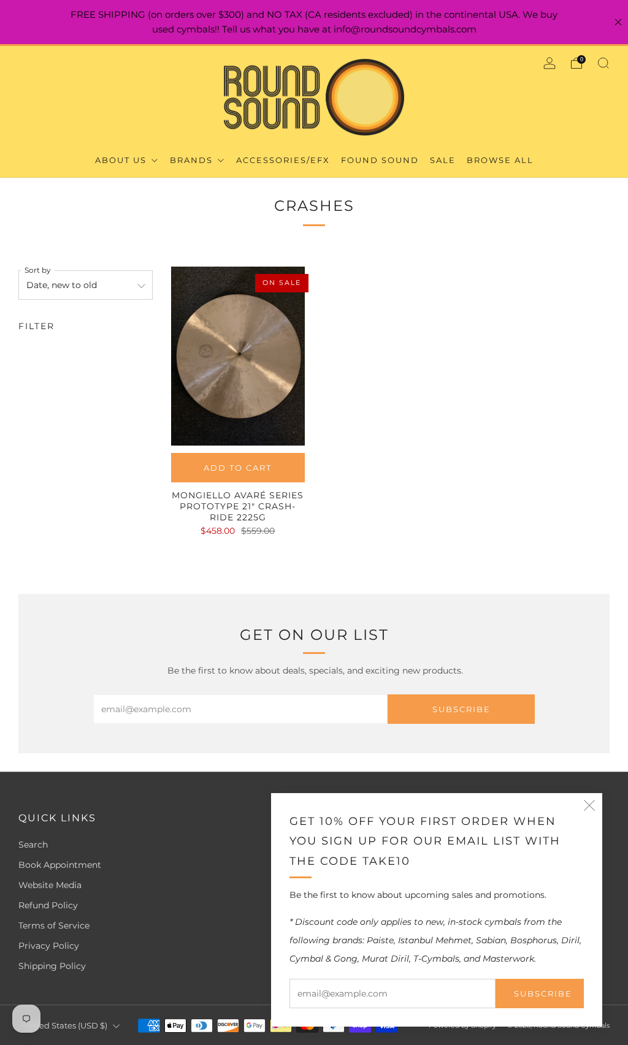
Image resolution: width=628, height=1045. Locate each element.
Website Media (50, 885)
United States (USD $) (64, 1025)
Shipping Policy (52, 965)
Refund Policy (48, 905)
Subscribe (543, 993)
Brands (193, 160)
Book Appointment (59, 864)
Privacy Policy (48, 945)
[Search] (603, 63)
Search (33, 844)
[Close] (618, 22)
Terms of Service (54, 925)
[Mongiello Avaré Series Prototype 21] (238, 356)
